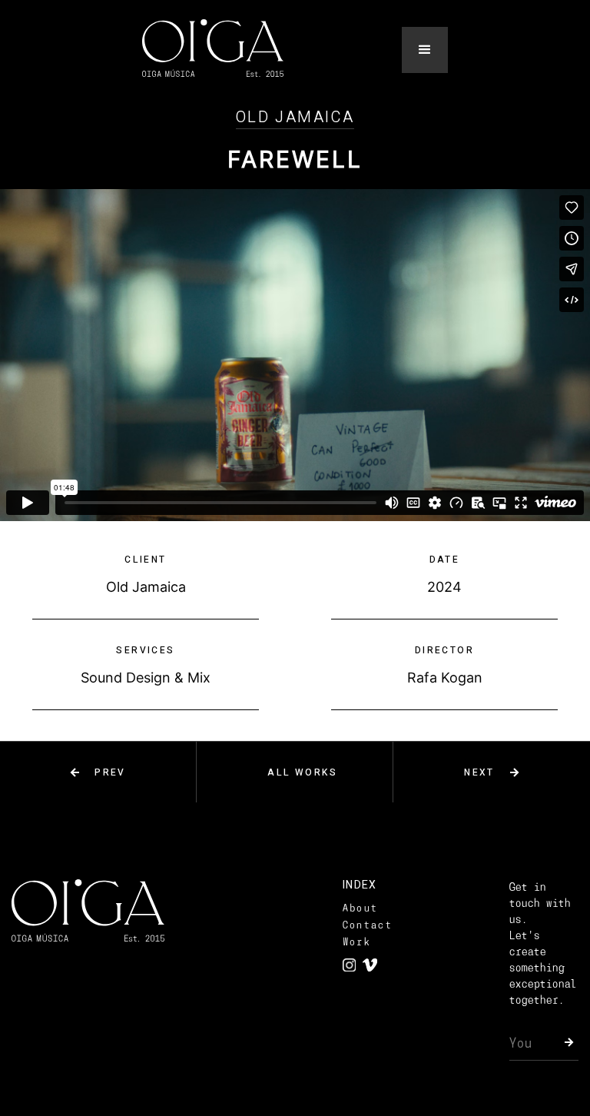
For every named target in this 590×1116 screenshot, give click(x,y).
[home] (212, 50)
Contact (368, 925)
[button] (425, 50)
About (361, 908)
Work (357, 942)
